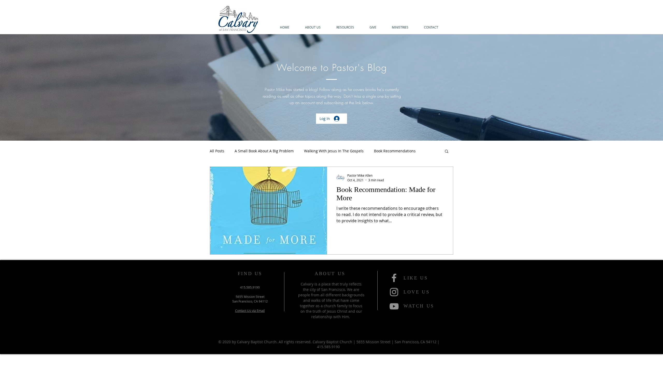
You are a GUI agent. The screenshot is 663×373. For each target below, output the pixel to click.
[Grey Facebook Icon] (394, 277)
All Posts (217, 150)
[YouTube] (394, 306)
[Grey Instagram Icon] (394, 292)
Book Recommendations (395, 150)
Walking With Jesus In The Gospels (334, 150)
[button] (312, 27)
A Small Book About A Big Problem (264, 150)
